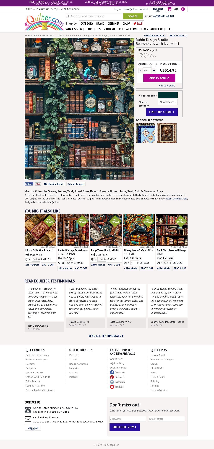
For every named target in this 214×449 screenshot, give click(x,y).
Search (133, 16)
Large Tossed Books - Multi (105, 250)
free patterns (127, 29)
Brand (100, 24)
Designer (113, 24)
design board (105, 29)
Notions (73, 372)
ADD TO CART (48, 264)
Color (126, 24)
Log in (117, 9)
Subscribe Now (124, 427)
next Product (178, 35)
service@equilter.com (46, 417)
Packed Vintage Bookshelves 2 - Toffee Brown (73, 252)
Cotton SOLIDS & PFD (38, 376)
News (154, 372)
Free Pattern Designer (162, 359)
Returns (155, 385)
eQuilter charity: (161, 1)
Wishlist (144, 9)
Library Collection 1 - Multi (38, 250)
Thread (73, 359)
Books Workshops (78, 363)
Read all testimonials (105, 336)
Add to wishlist (167, 85)
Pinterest (120, 377)
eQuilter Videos (118, 367)
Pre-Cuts (73, 355)
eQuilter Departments (44, 35)
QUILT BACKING (34, 372)
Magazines (74, 368)
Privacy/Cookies (159, 390)
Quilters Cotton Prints (68, 35)
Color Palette (33, 381)
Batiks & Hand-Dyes (36, 359)
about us (156, 29)
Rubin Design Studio (176, 198)
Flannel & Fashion (35, 385)
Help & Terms (158, 376)
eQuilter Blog (117, 363)
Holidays (30, 363)
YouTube (119, 386)
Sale (140, 24)
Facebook (120, 372)
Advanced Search (163, 15)
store (89, 29)
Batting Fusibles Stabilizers (40, 390)
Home (27, 35)
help (169, 29)
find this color (160, 112)
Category (87, 24)
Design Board (158, 355)
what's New (74, 29)
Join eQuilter (130, 9)
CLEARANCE (157, 368)
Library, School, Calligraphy (95, 35)
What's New (116, 358)
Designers (31, 368)
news (144, 29)
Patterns (73, 376)
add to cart (158, 78)
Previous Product (155, 35)
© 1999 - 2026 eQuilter (106, 444)
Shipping (155, 381)
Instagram (120, 381)
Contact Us (32, 402)
